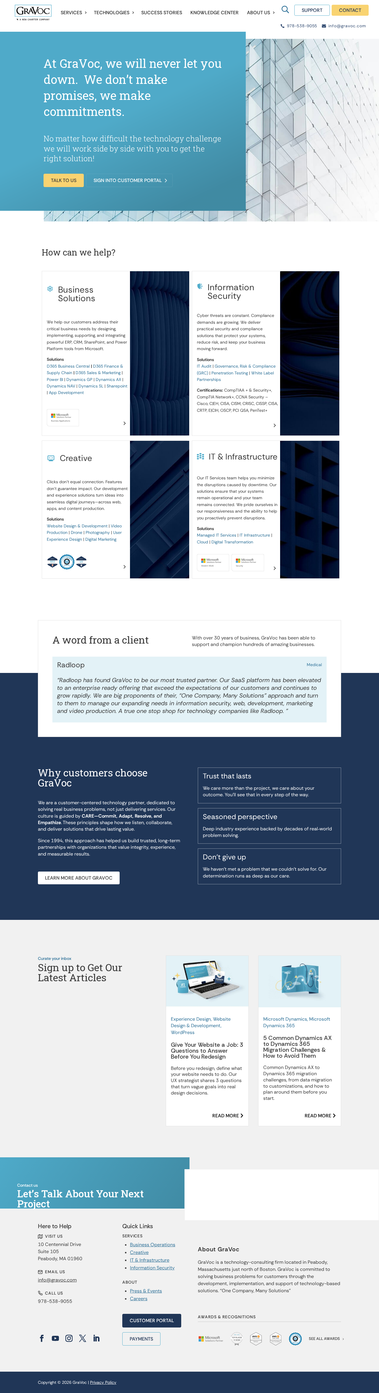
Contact (350, 10)
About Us (258, 12)
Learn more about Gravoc (79, 878)
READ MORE (225, 1116)
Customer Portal (152, 1320)
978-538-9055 (302, 25)
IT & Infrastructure (149, 1260)
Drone (76, 532)
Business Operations (152, 1245)
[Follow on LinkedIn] (96, 1338)
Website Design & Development (77, 526)
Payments (141, 1339)
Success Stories (161, 12)
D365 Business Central (68, 366)
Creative (139, 1252)
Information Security (152, 1268)
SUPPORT (312, 10)
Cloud (202, 542)
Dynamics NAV (61, 386)
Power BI (55, 379)
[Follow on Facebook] (42, 1338)
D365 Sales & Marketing (98, 372)
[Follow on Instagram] (69, 1338)
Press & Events (146, 1291)
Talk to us (63, 180)
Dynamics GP (79, 379)
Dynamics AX (108, 379)
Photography (98, 532)
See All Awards (324, 1338)
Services (71, 12)
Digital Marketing (100, 539)
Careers (138, 1298)
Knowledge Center (214, 12)
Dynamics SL (90, 386)
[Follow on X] (83, 1338)
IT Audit (204, 366)
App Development (66, 392)
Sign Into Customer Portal (128, 180)
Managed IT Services (216, 535)
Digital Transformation (232, 542)
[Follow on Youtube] (55, 1338)
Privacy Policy (103, 1382)
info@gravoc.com (347, 25)
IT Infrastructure (255, 535)
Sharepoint (117, 386)
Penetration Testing (229, 373)
